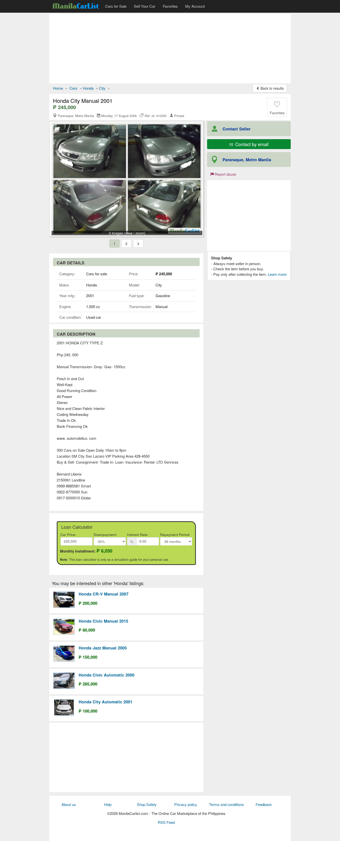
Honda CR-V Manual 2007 (103, 594)
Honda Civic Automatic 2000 (106, 675)
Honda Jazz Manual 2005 (103, 648)
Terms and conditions (226, 804)
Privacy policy (185, 804)
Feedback (264, 804)
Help (108, 804)
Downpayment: (105, 534)
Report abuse (225, 174)
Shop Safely (147, 804)
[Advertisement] (170, 48)
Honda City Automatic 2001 (105, 702)
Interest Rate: (137, 534)
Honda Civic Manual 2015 (103, 621)
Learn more (277, 274)
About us (68, 804)
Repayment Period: (175, 534)
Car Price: (68, 534)
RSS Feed (166, 822)
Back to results (272, 88)
